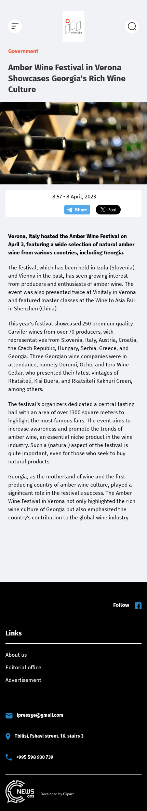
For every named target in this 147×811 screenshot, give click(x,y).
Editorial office (23, 667)
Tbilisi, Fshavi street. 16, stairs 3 (49, 736)
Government (23, 51)
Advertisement (23, 680)
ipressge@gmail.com (40, 715)
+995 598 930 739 (34, 757)
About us (16, 655)
